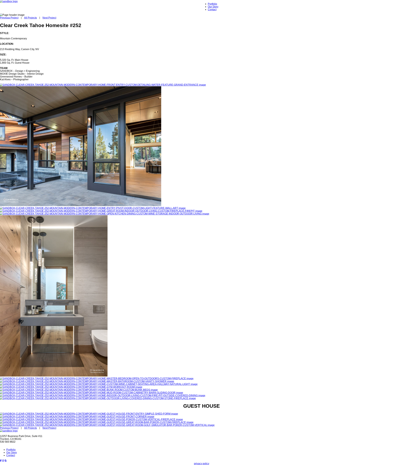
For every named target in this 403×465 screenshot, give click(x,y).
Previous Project (9, 17)
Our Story (213, 6)
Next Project (49, 17)
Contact (212, 9)
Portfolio (212, 4)
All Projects (30, 17)
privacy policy (201, 463)
